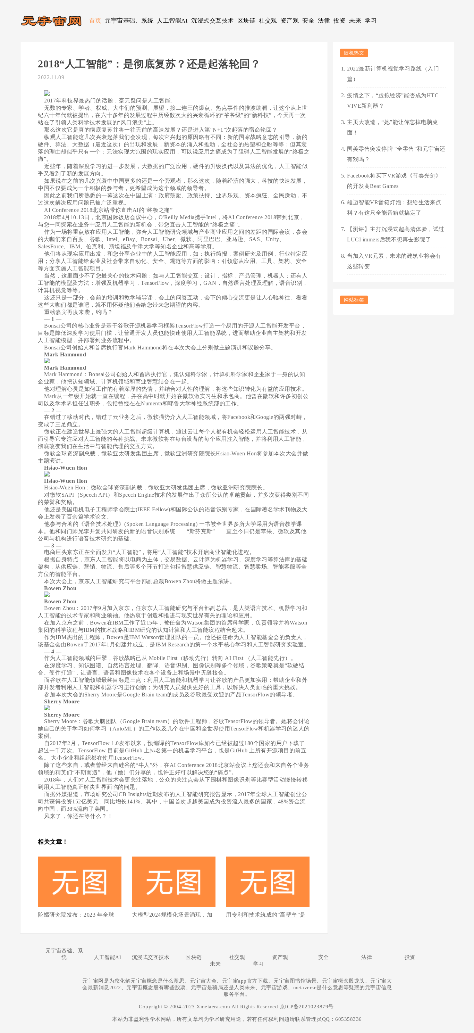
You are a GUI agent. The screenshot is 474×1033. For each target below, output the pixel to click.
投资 (339, 20)
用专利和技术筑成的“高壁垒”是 (266, 915)
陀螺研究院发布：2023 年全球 (76, 915)
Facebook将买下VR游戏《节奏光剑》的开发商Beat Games (394, 181)
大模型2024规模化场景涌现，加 (172, 915)
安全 (308, 20)
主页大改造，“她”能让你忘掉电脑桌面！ (392, 127)
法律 (324, 20)
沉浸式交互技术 (212, 20)
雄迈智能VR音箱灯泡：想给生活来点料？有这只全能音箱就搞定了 (394, 207)
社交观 (268, 20)
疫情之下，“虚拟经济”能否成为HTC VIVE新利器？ (393, 100)
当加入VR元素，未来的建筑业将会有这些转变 (394, 261)
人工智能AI (172, 20)
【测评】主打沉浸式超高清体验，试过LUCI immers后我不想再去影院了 (396, 234)
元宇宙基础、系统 (129, 20)
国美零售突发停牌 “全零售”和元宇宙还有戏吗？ (396, 154)
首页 (95, 20)
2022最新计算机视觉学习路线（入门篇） (393, 74)
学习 (371, 20)
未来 (355, 20)
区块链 (246, 20)
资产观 (290, 20)
